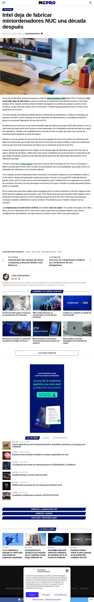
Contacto (84, 588)
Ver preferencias (61, 595)
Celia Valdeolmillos (32, 34)
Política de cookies (38, 599)
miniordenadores (49, 252)
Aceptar (32, 595)
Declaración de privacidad (53, 599)
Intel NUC (36, 252)
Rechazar (46, 595)
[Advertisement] (46, 233)
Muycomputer (27, 164)
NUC (60, 252)
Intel (28, 252)
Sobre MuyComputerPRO (16, 588)
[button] (67, 571)
